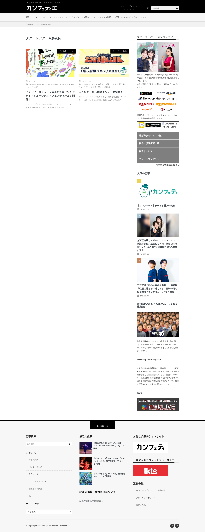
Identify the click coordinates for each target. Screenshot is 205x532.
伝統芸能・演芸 (35, 488)
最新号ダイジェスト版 (150, 135)
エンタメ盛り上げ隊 (100, 84)
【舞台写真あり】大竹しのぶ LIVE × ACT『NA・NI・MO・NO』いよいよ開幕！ (108, 446)
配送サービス (146, 151)
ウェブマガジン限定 (80, 17)
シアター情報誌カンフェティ (54, 17)
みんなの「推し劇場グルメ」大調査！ (101, 92)
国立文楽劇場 (104, 87)
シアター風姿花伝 (118, 84)
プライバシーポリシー (145, 497)
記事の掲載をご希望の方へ (91, 501)
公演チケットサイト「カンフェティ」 (132, 17)
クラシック (33, 474)
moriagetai (86, 84)
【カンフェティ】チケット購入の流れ (156, 205)
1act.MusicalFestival (36, 84)
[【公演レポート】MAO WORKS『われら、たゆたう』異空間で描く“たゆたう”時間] (85, 463)
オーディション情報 (102, 17)
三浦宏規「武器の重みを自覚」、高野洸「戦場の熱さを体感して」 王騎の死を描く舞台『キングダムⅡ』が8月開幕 (157, 288)
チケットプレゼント (149, 159)
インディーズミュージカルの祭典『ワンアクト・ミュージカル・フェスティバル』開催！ (50, 95)
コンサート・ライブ (37, 481)
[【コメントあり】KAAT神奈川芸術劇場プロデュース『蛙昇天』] (85, 478)
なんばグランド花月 (88, 87)
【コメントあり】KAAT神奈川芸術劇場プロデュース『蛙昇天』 (109, 475)
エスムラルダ (32, 87)
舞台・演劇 (33, 459)
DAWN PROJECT (53, 84)
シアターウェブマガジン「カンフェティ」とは (128, 7)
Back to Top (102, 426)
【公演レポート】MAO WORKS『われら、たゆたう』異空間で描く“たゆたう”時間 (109, 461)
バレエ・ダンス (35, 467)
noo (72, 84)
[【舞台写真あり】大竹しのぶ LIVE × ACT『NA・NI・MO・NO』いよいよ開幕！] (85, 448)
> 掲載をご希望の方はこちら (167, 164)
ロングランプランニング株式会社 (150, 490)
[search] (177, 8)
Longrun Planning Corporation (56, 525)
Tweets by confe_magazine (149, 359)
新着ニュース (32, 17)
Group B (66, 84)
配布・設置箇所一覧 (149, 143)
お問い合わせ (142, 505)
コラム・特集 (121, 51)
